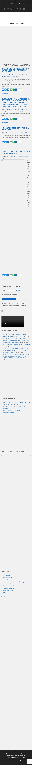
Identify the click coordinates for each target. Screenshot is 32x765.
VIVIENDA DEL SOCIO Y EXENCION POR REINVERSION (15, 152)
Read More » (4, 93)
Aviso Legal (22, 757)
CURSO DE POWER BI (8, 412)
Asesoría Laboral (7, 579)
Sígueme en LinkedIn (9, 299)
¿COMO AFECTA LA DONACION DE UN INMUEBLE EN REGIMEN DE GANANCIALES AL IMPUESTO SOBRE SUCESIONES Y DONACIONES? (16, 356)
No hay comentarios (17, 74)
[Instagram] (21, 9)
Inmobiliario (9, 76)
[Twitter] (8, 9)
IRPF (14, 76)
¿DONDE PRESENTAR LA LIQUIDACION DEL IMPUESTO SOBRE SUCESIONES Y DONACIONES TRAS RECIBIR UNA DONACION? (16, 340)
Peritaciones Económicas (9, 590)
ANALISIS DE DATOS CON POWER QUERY (14, 410)
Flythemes (16, 761)
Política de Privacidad (13, 757)
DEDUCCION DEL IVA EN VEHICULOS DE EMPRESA (16, 344)
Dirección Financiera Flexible (10, 586)
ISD (17, 76)
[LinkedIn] (5, 9)
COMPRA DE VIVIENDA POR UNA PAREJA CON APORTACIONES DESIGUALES (15, 70)
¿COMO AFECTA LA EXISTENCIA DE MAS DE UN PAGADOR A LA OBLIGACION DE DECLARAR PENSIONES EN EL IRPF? (15, 350)
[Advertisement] (16, 43)
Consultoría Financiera (8, 588)
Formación (23, 755)
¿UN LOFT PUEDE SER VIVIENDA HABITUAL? (15, 129)
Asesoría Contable (7, 577)
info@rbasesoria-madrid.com (16, 3)
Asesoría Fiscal (6, 575)
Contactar (5, 592)
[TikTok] (14, 9)
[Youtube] (17, 9)
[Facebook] (11, 9)
